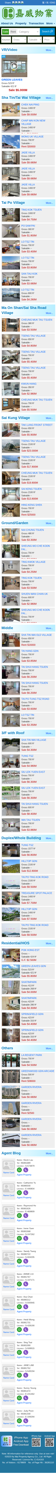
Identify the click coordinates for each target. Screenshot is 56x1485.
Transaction (36, 23)
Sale (5, 31)
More (49, 23)
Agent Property (24, 1174)
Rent (13, 31)
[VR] (14, 66)
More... (49, 50)
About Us (7, 23)
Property (20, 23)
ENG (52, 2)
